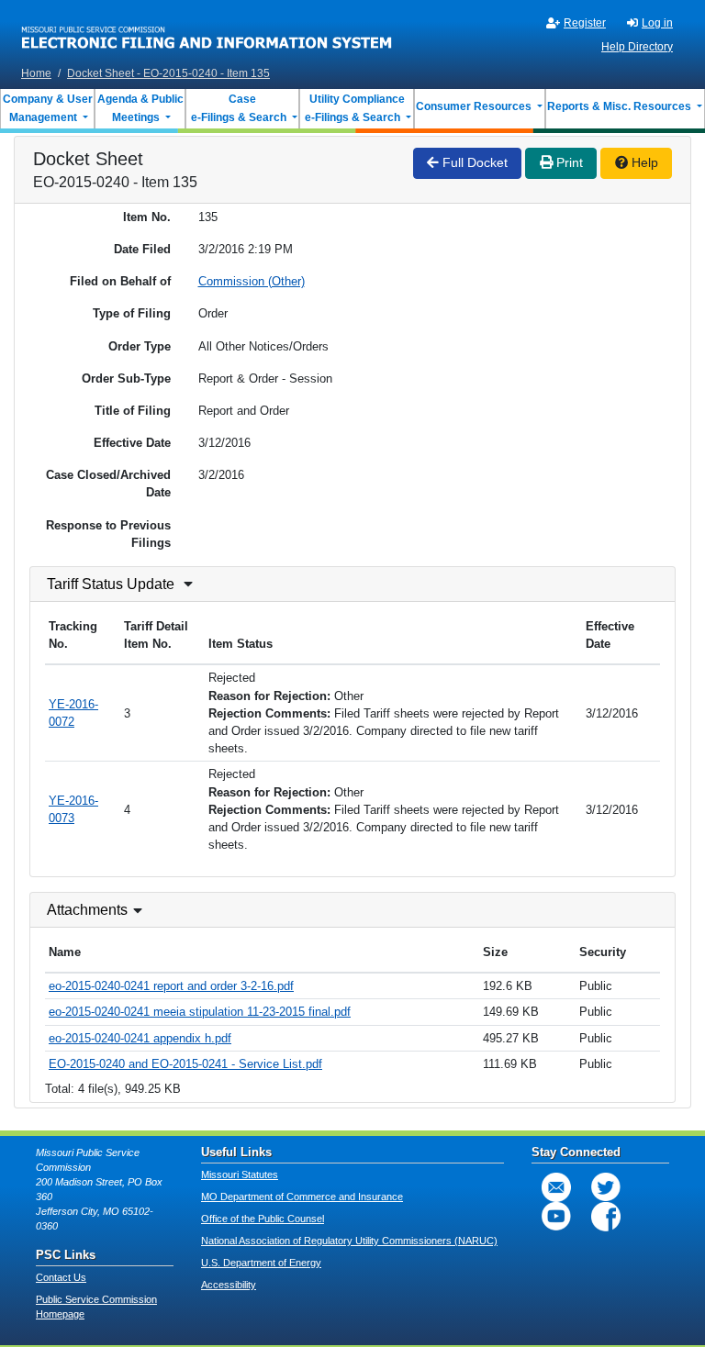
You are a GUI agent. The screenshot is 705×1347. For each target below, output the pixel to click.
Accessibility (228, 1284)
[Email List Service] (556, 1187)
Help (643, 162)
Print (568, 162)
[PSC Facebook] (606, 1216)
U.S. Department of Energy (261, 1262)
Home (36, 73)
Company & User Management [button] (48, 108)
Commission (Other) (251, 281)
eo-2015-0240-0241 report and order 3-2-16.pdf (171, 986)
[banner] (207, 30)
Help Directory (637, 46)
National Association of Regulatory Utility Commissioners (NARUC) (349, 1240)
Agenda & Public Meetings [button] (140, 108)
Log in (657, 23)
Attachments (87, 910)
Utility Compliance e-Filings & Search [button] (353, 108)
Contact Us (61, 1277)
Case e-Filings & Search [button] (238, 108)
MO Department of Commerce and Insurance (302, 1196)
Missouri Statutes (239, 1174)
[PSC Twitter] (606, 1187)
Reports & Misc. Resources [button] (620, 106)
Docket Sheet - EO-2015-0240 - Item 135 (168, 73)
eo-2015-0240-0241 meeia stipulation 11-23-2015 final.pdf (200, 1012)
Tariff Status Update (110, 584)
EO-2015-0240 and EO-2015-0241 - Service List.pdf (185, 1064)
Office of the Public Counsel (262, 1218)
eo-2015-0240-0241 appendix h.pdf (140, 1038)
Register (585, 23)
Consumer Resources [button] (475, 106)
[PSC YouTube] (556, 1216)
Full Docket (473, 162)
